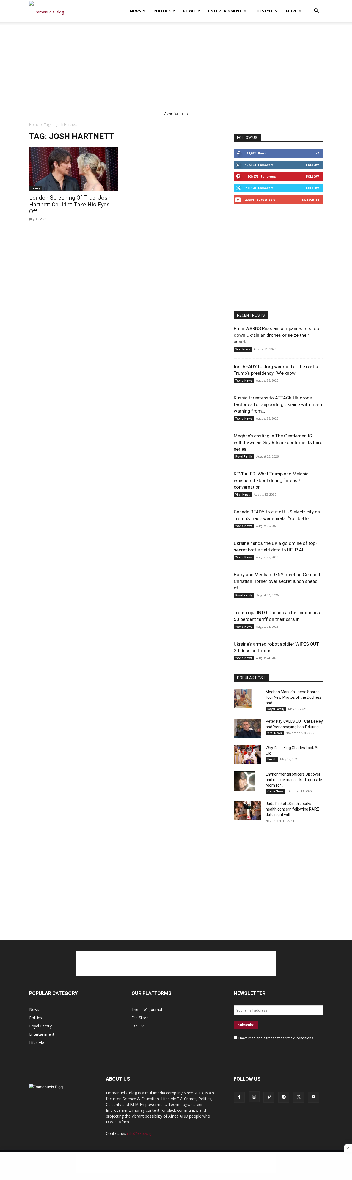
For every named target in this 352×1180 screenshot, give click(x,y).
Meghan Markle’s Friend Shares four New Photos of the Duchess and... (294, 697)
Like (316, 153)
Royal (189, 10)
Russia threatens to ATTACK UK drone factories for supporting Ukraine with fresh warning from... (278, 404)
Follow (312, 165)
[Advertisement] (176, 62)
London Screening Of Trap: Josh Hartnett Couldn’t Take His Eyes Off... (70, 204)
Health (271, 759)
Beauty (35, 188)
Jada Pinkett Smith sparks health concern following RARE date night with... (292, 809)
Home (34, 124)
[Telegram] (283, 1097)
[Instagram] (254, 1096)
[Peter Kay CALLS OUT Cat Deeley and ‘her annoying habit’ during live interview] (247, 728)
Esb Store (139, 1017)
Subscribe (310, 199)
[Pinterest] (268, 1097)
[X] (298, 1097)
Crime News (275, 791)
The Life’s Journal (146, 1009)
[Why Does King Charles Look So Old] (247, 754)
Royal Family (243, 456)
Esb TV (137, 1026)
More (291, 10)
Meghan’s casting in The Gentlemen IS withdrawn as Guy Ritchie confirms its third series (278, 442)
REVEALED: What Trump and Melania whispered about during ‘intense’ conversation (271, 480)
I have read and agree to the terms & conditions (275, 1038)
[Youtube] (313, 1097)
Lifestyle (263, 10)
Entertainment (225, 10)
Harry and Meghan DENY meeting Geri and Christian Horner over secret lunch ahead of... (277, 581)
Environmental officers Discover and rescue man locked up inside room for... (294, 779)
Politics (162, 10)
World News (243, 380)
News (135, 10)
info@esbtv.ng (139, 1133)
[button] (316, 11)
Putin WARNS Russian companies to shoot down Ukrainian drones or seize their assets (277, 335)
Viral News (242, 349)
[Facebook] (239, 1097)
